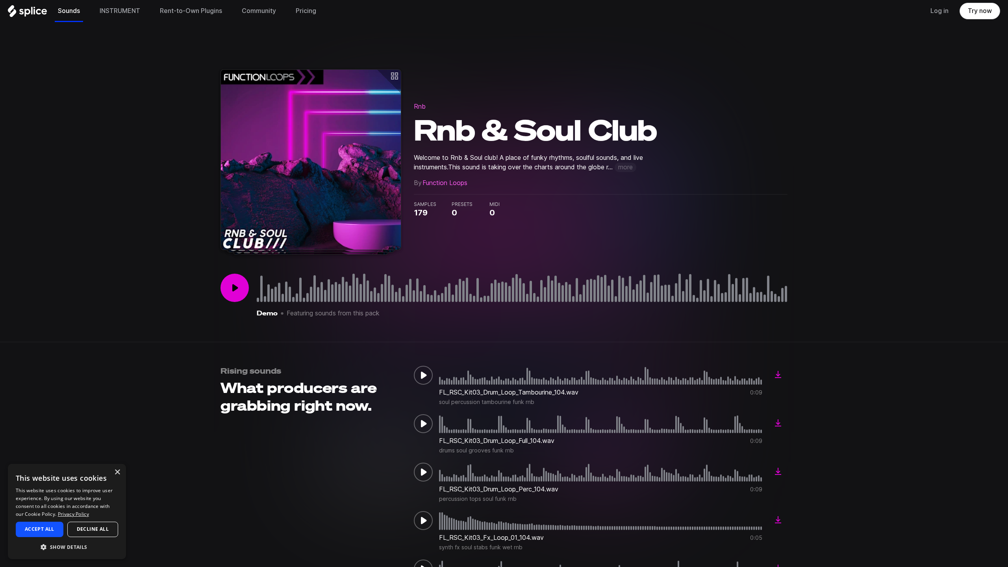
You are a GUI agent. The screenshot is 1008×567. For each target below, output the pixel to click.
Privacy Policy (73, 514)
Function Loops (444, 183)
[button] (67, 546)
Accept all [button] (39, 529)
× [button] (117, 472)
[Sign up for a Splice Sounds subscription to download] (778, 375)
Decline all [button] (93, 529)
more (625, 167)
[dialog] (67, 511)
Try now (980, 11)
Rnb (420, 106)
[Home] (27, 13)
